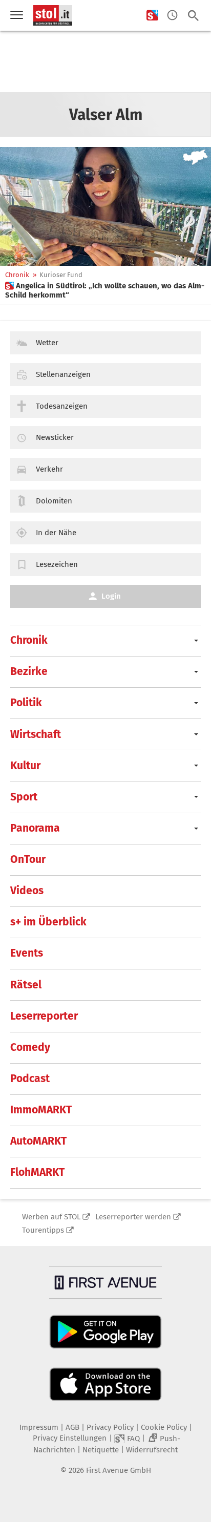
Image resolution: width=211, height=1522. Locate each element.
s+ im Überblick (48, 921)
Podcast (30, 1078)
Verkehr (49, 469)
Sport (23, 797)
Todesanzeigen (62, 406)
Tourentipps (43, 1230)
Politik (26, 702)
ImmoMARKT (41, 1109)
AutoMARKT (38, 1141)
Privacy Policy (110, 1427)
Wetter (47, 342)
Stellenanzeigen (63, 374)
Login (111, 596)
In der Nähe (56, 532)
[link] (105, 290)
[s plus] (152, 15)
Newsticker (55, 437)
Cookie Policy (164, 1427)
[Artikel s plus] (105, 206)
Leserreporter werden (133, 1216)
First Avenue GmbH (118, 1470)
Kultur (25, 765)
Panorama (35, 828)
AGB (72, 1427)
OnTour (28, 859)
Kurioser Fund (60, 275)
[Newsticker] (172, 15)
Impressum (38, 1427)
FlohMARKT (37, 1172)
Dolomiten (54, 500)
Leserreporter (44, 1016)
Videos (27, 890)
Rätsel (25, 984)
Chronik (17, 275)
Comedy (30, 1047)
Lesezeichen (57, 564)
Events (26, 953)
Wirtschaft (35, 734)
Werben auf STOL (51, 1216)
